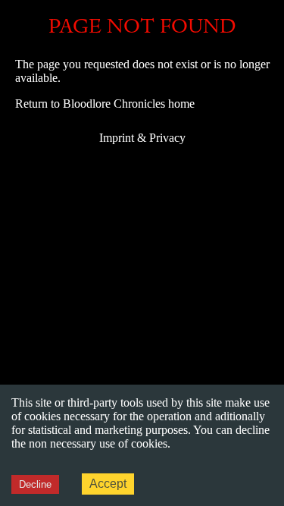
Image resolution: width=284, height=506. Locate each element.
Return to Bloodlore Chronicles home (105, 103)
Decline (35, 484)
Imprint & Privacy (142, 137)
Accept (107, 483)
